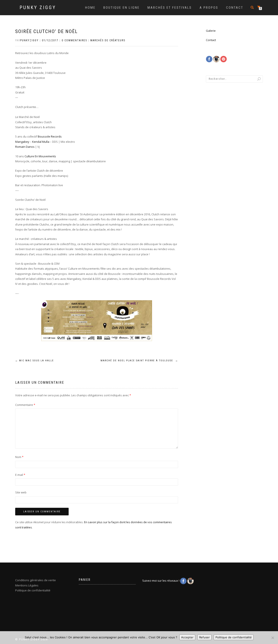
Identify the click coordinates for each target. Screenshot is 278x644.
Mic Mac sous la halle (34, 360)
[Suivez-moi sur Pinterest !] (223, 59)
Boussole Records (50, 136)
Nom (19, 457)
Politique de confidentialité (32, 590)
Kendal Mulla (40, 142)
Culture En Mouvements (40, 156)
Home (90, 8)
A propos (209, 8)
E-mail (20, 475)
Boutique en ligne (121, 8)
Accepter (187, 637)
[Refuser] (272, 638)
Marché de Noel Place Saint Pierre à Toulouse (139, 360)
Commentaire (25, 405)
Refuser (204, 637)
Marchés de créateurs (107, 40)
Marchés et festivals (169, 8)
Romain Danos (25, 147)
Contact (234, 8)
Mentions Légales (26, 585)
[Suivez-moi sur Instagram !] (216, 59)
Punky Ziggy (38, 7)
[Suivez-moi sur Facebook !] (209, 59)
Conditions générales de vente (35, 580)
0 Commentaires (74, 40)
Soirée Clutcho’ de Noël (46, 31)
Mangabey (22, 142)
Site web (20, 492)
